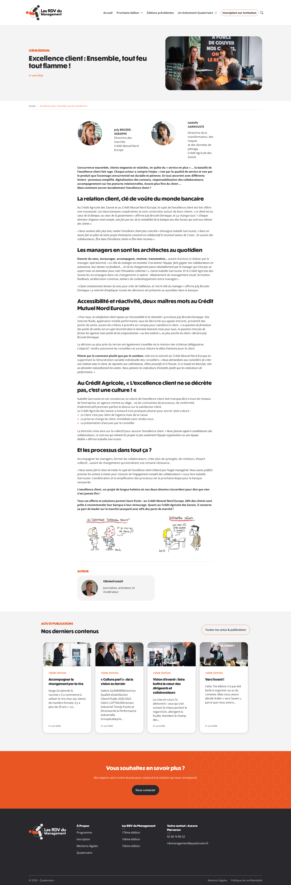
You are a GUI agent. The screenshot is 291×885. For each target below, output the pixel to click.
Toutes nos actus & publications (225, 630)
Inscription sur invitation (239, 13)
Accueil (107, 13)
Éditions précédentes (160, 13)
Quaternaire (84, 853)
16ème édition (131, 839)
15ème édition (131, 846)
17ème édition (131, 832)
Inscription (83, 839)
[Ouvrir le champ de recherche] (261, 12)
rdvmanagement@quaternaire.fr (187, 843)
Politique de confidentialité (246, 880)
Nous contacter (145, 790)
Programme (84, 832)
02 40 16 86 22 (176, 836)
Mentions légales (87, 846)
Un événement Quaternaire (195, 13)
